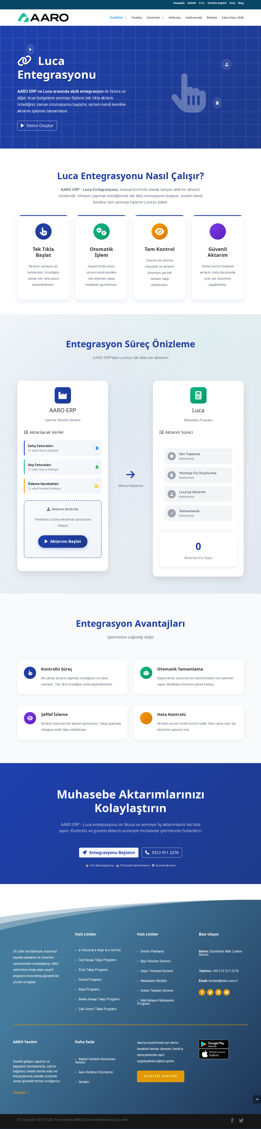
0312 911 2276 (165, 852)
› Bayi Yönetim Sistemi (153, 961)
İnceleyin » (21, 1092)
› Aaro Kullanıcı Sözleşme (94, 1072)
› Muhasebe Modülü (152, 981)
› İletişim (82, 1082)
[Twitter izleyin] (210, 992)
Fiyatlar (137, 17)
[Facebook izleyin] (202, 992)
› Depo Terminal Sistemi (155, 971)
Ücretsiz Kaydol (217, 3)
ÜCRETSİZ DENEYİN (160, 1076)
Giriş (232, 3)
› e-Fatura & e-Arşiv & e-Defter (98, 950)
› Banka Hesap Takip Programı (97, 999)
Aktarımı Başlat (65, 541)
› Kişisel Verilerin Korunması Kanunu (95, 1060)
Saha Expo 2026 (233, 17)
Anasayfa (179, 3)
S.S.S (202, 3)
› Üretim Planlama (150, 951)
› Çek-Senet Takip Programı (96, 1009)
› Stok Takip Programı (91, 970)
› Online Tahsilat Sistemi (155, 991)
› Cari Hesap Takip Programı (95, 960)
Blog (241, 3)
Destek (192, 3)
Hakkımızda (193, 17)
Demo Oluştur (39, 125)
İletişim (212, 17)
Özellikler (116, 17)
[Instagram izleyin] (218, 992)
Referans (175, 17)
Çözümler (153, 17)
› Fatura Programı (88, 979)
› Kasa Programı (87, 989)
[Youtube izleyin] (226, 992)
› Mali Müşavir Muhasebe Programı (155, 1002)
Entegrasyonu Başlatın (111, 852)
